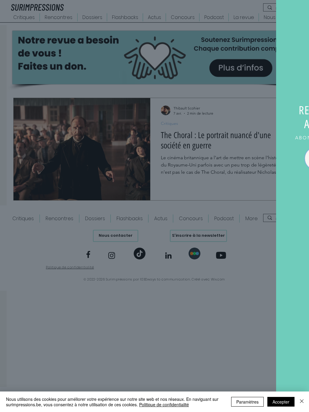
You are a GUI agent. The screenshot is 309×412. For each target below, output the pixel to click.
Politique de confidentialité (164, 404)
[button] (297, 11)
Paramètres (247, 402)
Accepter (280, 402)
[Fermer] (301, 401)
